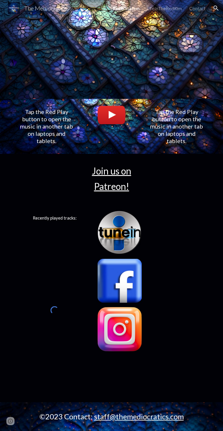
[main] (46, 126)
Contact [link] (197, 8)
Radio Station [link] (126, 8)
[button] (216, 8)
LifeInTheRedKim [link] (164, 8)
